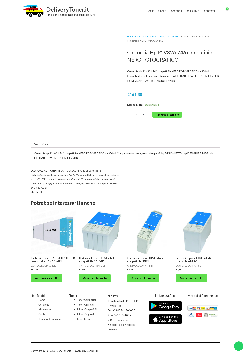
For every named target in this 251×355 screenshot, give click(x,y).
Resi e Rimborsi (119, 319)
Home (150, 11)
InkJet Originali (85, 314)
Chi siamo (193, 11)
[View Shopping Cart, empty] (225, 11)
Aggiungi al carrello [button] (46, 277)
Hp (41, 192)
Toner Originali (85, 304)
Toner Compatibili (87, 299)
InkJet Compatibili (87, 309)
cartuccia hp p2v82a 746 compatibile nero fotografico (81, 175)
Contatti (210, 11)
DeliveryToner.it (67, 9)
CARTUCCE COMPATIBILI (149, 36)
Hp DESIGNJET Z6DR (69, 183)
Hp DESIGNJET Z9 (91, 183)
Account (176, 11)
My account (45, 309)
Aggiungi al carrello (167, 114)
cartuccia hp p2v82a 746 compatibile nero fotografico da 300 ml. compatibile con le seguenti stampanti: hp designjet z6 (75, 179)
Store (162, 11)
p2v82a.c (42, 187)
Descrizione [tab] (41, 144)
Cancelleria (83, 318)
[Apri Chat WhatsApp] (238, 346)
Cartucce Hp (172, 36)
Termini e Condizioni (49, 318)
